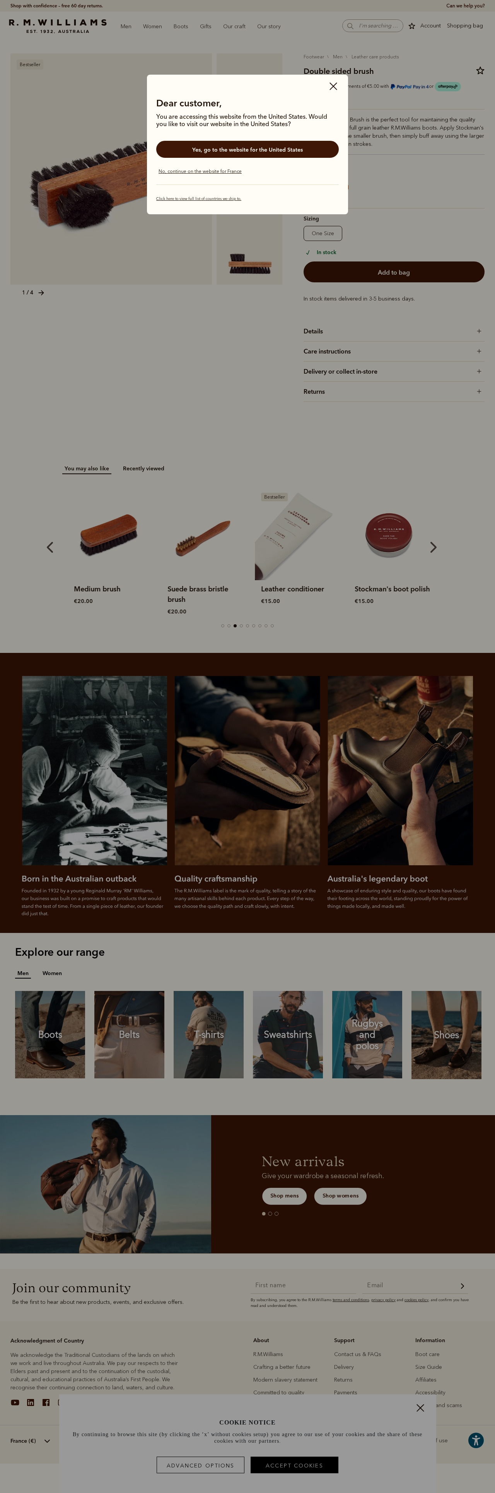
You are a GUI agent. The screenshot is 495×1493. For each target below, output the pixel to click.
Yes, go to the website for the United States (247, 149)
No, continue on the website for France (200, 171)
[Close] (333, 87)
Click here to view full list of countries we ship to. (198, 198)
